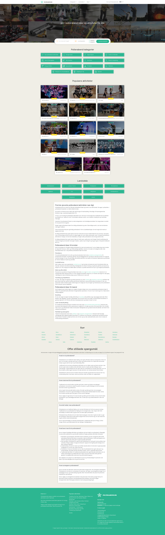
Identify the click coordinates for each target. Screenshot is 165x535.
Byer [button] (88, 2)
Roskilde (93, 342)
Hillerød (72, 337)
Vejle (64, 342)
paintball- (74, 313)
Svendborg (87, 334)
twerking (87, 279)
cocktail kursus (77, 264)
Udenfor (92, 40)
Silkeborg (100, 339)
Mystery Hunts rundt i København (77, 504)
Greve (50, 342)
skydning (82, 297)
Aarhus (107, 342)
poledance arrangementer (95, 255)
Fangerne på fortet (73, 502)
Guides (71, 512)
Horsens (44, 334)
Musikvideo (72, 499)
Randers (114, 337)
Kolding (100, 334)
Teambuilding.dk (101, 510)
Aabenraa (79, 342)
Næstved (86, 339)
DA (122, 2)
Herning (58, 339)
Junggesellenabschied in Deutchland (106, 515)
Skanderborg (101, 337)
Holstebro (114, 332)
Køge (57, 337)
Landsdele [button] (81, 2)
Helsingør (114, 334)
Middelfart (86, 332)
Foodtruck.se (100, 513)
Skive (57, 332)
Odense (72, 339)
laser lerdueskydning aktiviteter (92, 304)
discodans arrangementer (92, 272)
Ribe (85, 337)
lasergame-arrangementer (85, 313)
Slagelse (44, 339)
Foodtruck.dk (100, 512)
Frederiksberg (115, 339)
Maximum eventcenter (74, 505)
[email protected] (103, 524)
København (73, 334)
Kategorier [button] (73, 2)
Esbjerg (100, 332)
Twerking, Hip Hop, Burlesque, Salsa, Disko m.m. (81, 496)
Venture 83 (100, 502)
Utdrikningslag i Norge (102, 516)
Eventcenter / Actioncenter (76, 507)
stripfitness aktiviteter (97, 279)
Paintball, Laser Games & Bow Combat (78, 501)
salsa (83, 272)
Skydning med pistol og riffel (76, 508)
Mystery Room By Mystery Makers (77, 498)
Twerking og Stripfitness (75, 510)
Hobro (43, 332)
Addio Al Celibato (101, 518)
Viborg (43, 337)
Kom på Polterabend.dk (112, 2)
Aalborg (72, 332)
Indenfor (92, 42)
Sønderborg (59, 334)
